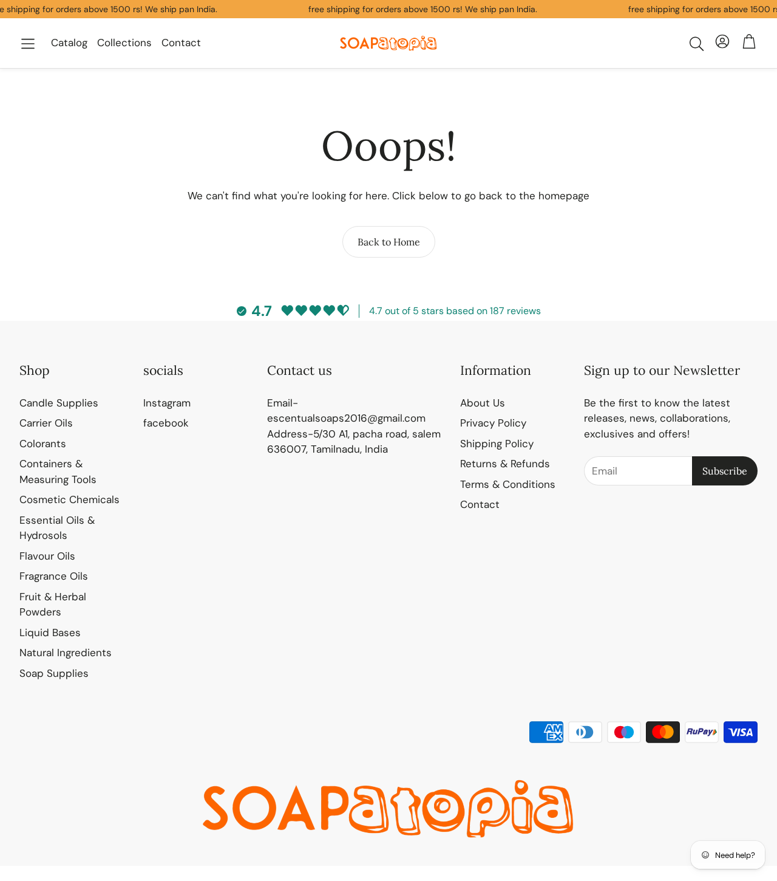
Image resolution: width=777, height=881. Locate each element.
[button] (27, 43)
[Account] (722, 44)
